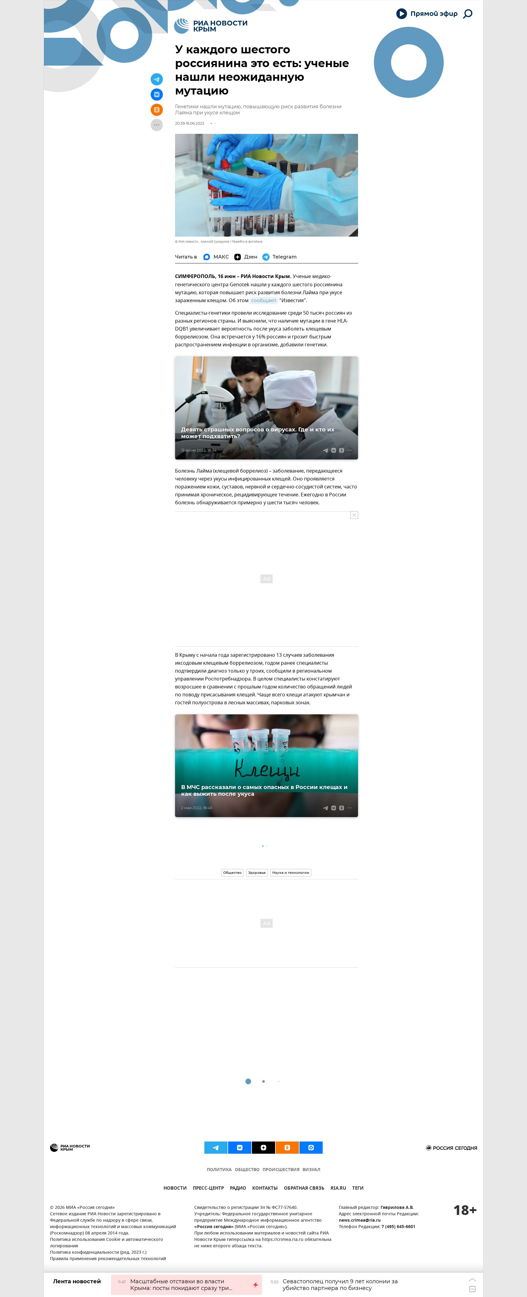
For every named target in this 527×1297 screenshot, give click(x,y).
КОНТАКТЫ (265, 1188)
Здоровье (257, 872)
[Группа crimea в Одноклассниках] (287, 1148)
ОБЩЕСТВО (247, 1170)
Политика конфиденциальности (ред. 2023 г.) (98, 1252)
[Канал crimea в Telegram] (216, 1148)
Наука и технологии (290, 872)
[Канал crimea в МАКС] (311, 1148)
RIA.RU (338, 1188)
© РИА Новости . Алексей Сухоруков (202, 241)
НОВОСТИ (175, 1188)
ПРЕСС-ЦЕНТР (208, 1188)
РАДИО (238, 1188)
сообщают (264, 300)
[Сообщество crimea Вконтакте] (239, 1148)
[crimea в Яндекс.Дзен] (263, 1148)
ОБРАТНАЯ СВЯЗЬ (304, 1188)
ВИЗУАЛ (311, 1170)
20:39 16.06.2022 (189, 123)
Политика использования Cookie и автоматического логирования (106, 1243)
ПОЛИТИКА (219, 1170)
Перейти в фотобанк (247, 241)
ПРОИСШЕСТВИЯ (281, 1170)
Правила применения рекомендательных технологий (108, 1259)
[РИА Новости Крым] (210, 26)
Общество (232, 872)
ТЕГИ (358, 1188)
